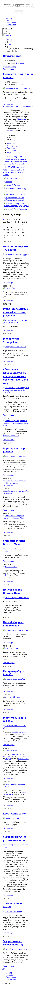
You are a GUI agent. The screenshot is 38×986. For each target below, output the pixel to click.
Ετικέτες (10, 44)
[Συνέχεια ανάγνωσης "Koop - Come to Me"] (11, 818)
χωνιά (26, 756)
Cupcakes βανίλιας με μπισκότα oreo (14, 838)
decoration (22, 156)
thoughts (13, 172)
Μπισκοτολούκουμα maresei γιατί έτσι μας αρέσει (15, 312)
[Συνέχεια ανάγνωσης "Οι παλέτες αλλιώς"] (11, 750)
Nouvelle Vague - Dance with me (13, 591)
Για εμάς (9, 20)
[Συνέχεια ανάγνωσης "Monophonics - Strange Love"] (14, 347)
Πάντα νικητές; (12, 56)
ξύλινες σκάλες (16, 754)
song (11, 170)
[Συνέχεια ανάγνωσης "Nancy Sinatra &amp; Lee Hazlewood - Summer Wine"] (16, 518)
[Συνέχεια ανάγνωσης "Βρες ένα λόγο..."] (10, 567)
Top (3, 969)
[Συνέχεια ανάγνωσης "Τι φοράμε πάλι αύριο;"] (12, 912)
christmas (7, 156)
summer (6, 172)
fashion (6, 161)
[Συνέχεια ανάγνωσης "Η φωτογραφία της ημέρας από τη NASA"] (16, 786)
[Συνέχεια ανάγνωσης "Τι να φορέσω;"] (9, 288)
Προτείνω (19, 84)
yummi (6, 174)
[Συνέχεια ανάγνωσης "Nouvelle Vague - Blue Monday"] (15, 630)
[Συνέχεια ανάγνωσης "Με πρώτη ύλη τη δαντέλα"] (14, 679)
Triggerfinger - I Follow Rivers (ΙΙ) (13, 942)
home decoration (9, 164)
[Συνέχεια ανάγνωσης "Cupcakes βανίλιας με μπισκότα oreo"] (16, 847)
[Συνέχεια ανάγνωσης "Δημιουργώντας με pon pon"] (14, 456)
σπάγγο (8, 759)
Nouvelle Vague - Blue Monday (13, 623)
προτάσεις (10, 130)
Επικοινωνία (11, 25)
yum (23, 172)
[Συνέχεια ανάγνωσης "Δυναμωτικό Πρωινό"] (11, 697)
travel (19, 172)
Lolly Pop (6, 575)
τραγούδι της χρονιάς (19, 732)
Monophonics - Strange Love (12, 340)
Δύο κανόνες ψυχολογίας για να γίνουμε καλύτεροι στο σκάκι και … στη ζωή (15, 376)
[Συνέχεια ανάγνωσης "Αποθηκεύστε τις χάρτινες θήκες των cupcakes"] (16, 493)
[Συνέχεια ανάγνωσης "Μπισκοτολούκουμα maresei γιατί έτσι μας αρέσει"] (16, 322)
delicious (19, 159)
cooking (14, 156)
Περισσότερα (19, 13)
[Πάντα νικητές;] (9, 67)
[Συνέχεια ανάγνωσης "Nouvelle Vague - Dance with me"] (16, 598)
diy (24, 159)
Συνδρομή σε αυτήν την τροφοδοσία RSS (18, 106)
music (12, 167)
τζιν (19, 756)
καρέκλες (6, 756)
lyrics (5, 167)
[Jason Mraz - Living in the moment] (16, 88)
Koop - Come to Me (14, 813)
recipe (6, 170)
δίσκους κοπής (23, 759)
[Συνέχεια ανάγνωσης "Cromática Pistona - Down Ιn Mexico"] (16, 551)
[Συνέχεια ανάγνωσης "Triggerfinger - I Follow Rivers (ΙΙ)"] (16, 949)
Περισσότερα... (8, 69)
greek (11, 161)
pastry (18, 167)
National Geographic (11, 436)
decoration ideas (9, 159)
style (23, 170)
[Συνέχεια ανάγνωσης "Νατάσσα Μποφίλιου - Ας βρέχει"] (16, 255)
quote (23, 167)
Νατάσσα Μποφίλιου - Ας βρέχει (16, 248)
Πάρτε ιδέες (21, 119)
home (25, 161)
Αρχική (9, 18)
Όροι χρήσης (11, 22)
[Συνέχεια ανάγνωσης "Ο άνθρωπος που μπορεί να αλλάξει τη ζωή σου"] (16, 483)
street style (17, 170)
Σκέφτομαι (20, 63)
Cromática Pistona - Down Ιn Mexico (15, 542)
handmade (18, 161)
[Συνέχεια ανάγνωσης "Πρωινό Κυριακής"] (10, 648)
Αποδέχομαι (19, 11)
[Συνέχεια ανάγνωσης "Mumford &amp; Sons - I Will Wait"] (16, 728)
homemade (20, 164)
